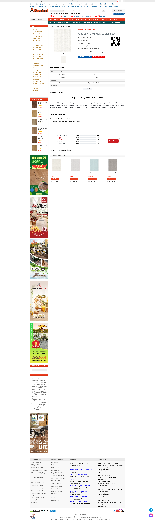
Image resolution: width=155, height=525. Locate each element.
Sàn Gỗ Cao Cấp (36, 81)
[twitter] (120, 510)
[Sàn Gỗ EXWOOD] (39, 280)
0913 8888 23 (77, 494)
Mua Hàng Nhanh (99, 57)
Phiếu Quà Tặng (55, 465)
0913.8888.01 (77, 16)
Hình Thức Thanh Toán (38, 480)
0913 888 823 (77, 505)
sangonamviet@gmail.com (105, 519)
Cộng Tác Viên (55, 500)
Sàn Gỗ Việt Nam (36, 47)
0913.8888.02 (86, 16)
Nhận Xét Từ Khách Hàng (96, 52)
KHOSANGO (83, 514)
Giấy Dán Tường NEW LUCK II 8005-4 (98, 172)
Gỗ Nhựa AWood (36, 63)
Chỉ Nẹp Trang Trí (37, 31)
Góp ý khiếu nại (120, 13)
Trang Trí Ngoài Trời (107, 19)
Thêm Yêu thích (56, 181)
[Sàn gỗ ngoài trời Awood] (39, 364)
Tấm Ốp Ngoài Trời (37, 38)
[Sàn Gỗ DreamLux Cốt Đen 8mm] (39, 322)
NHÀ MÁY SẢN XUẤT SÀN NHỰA (78, 480)
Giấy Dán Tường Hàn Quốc (39, 43)
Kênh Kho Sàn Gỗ (36, 462)
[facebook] (114, 510)
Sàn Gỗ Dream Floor (73, 19)
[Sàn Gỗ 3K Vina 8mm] (39, 238)
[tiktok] (123, 510)
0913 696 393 (77, 472)
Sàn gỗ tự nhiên (76, 22)
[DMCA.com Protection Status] (35, 511)
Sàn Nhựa (84, 19)
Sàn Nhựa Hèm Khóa (37, 54)
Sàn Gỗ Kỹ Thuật (36, 72)
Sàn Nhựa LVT (36, 52)
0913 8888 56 (113, 465)
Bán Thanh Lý (36, 29)
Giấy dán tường (115, 22)
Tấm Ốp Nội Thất (36, 77)
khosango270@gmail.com (78, 467)
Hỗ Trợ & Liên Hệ (55, 481)
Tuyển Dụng (35, 502)
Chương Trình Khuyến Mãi (58, 478)
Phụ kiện (116, 19)
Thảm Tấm (35, 92)
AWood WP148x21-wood (38, 389)
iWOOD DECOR (35, 79)
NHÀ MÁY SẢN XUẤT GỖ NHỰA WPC (79, 496)
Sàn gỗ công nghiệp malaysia (38, 407)
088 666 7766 (77, 499)
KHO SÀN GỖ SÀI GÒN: (75, 462)
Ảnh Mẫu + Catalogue (74, 1)
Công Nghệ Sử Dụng (37, 465)
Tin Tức (90, 1)
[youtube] (117, 510)
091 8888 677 (103, 506)
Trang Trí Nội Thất (103, 22)
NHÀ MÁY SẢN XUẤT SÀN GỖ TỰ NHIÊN (80, 485)
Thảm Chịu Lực (36, 95)
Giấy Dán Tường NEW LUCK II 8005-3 (79, 172)
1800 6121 (65, 16)
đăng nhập (40, 1)
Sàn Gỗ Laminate (36, 68)
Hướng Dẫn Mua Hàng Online (39, 470)
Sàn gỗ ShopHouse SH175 (42, 111)
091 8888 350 (103, 498)
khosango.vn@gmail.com (107, 467)
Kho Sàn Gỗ (71, 516)
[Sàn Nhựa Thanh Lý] (39, 196)
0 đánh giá (85, 52)
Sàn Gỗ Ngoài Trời (93, 19)
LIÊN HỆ (102, 16)
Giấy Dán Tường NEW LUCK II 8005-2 (60, 172)
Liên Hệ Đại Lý (54, 462)
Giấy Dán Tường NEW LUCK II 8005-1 (63, 26)
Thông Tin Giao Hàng (37, 477)
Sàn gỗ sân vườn (42, 397)
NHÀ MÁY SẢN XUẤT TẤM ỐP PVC (78, 491)
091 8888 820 (77, 483)
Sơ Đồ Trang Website (56, 486)
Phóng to (62, 53)
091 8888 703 (120, 465)
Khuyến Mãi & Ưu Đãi (56, 473)
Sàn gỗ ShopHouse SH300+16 (42, 120)
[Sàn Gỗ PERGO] (39, 454)
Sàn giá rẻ (62, 19)
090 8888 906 (105, 491)
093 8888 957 (105, 485)
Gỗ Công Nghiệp (36, 74)
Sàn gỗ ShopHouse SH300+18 (42, 129)
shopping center (37, 380)
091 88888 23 (76, 465)
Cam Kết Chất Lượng (37, 467)
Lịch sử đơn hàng (55, 470)
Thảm (95, 22)
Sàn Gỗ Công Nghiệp (37, 58)
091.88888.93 (114, 473)
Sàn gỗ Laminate (65, 22)
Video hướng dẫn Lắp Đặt (38, 488)
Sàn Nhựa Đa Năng (37, 56)
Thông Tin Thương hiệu (57, 475)
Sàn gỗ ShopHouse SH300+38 (42, 137)
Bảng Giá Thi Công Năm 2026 (39, 490)
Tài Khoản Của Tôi (56, 483)
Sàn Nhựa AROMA (36, 49)
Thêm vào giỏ (86, 57)
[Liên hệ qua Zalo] (151, 510)
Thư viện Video (84, 1)
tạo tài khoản (47, 1)
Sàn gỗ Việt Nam (54, 22)
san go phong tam (39, 383)
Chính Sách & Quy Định (38, 482)
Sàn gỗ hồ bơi (37, 399)
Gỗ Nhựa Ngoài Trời (37, 65)
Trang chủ (52, 26)
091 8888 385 (103, 479)
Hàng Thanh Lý (53, 19)
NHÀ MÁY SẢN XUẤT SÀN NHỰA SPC (79, 501)
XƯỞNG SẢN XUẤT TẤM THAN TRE (78, 474)
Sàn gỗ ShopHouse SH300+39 (42, 146)
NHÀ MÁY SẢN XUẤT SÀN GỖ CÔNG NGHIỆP (81, 469)
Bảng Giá (96, 1)
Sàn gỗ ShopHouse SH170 (42, 103)
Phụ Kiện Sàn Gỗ (36, 90)
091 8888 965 (77, 478)
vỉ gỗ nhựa (36, 378)
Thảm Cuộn (35, 88)
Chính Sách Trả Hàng (37, 485)
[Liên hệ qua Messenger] (151, 515)
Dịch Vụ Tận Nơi (55, 467)
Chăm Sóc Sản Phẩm (56, 489)
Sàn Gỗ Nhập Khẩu (37, 36)
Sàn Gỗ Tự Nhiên (36, 70)
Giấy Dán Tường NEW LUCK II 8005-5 (116, 172)
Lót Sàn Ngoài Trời (37, 34)
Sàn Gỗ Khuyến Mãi (37, 40)
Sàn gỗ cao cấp (87, 22)
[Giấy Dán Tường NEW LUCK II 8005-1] (63, 62)
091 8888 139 (77, 488)
